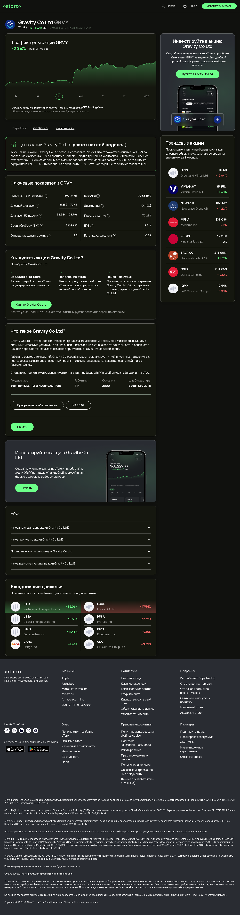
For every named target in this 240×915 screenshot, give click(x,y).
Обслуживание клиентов (137, 708)
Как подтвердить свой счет (136, 701)
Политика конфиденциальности (136, 743)
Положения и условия (136, 764)
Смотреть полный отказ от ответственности (74, 859)
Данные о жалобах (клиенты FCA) (137, 781)
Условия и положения (61, 873)
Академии (119, 312)
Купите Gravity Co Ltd (197, 74)
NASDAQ (78, 405)
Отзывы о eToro (72, 741)
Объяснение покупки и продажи (195, 700)
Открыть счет (130, 694)
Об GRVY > (40, 128)
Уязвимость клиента (135, 714)
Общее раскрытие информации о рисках (26, 873)
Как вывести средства (136, 689)
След (65, 762)
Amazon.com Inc (73, 699)
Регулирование (131, 750)
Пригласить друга (192, 731)
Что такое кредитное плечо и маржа (194, 690)
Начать (22, 427)
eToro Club (187, 742)
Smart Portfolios (191, 756)
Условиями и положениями (35, 859)
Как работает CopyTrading (197, 678)
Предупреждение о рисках (134, 757)
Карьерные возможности (79, 746)
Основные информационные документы (138, 771)
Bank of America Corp (76, 704)
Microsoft (68, 694)
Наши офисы (71, 751)
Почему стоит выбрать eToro (77, 733)
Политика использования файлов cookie (138, 733)
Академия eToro (191, 712)
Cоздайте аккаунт (22, 108)
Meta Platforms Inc (75, 689)
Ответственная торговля (196, 683)
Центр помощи (131, 678)
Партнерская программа (196, 737)
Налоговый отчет (191, 707)
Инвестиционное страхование (191, 749)
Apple (65, 678)
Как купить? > (65, 128)
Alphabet (68, 683)
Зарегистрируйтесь (219, 6)
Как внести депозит (134, 683)
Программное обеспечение (37, 405)
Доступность (70, 756)
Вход (194, 6)
